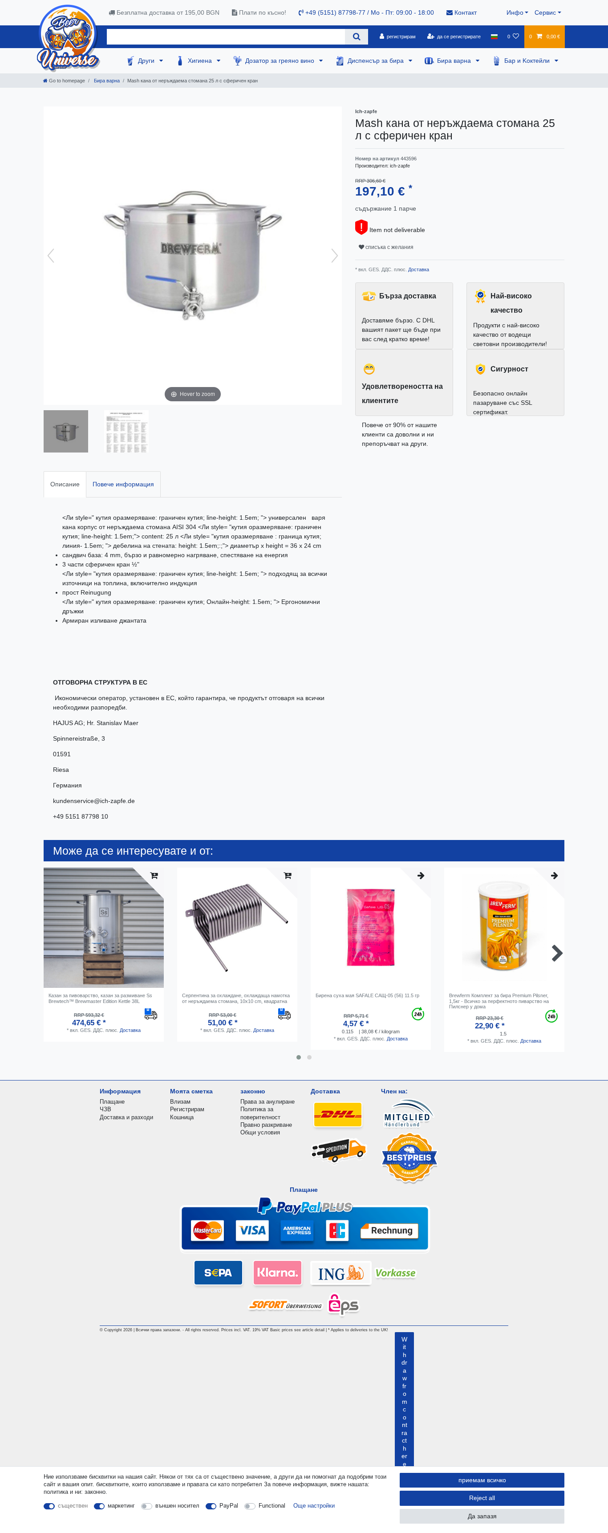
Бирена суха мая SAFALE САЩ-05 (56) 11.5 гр (367, 995)
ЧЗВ (105, 1109)
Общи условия (260, 1132)
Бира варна (455, 60)
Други (147, 60)
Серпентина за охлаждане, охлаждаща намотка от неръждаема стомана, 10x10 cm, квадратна (236, 998)
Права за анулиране (267, 1101)
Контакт (465, 12)
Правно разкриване (266, 1124)
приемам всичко (482, 1480)
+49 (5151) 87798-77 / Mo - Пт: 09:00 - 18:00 (369, 12)
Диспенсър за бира (376, 60)
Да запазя (482, 1516)
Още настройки (314, 1505)
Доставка (418, 269)
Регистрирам (187, 1109)
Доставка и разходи (126, 1117)
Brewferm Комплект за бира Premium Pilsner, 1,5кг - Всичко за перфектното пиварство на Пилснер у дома (499, 1001)
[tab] (65, 484)
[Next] (335, 255)
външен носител (177, 1505)
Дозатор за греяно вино (280, 60)
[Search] (356, 37)
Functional (272, 1505)
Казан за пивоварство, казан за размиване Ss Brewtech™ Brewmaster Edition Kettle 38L (100, 998)
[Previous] (51, 255)
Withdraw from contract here (404, 1402)
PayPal (228, 1505)
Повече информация (123, 484)
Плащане (112, 1101)
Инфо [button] (515, 12)
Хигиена (201, 60)
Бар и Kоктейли (527, 60)
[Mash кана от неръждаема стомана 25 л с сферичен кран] (66, 432)
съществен (73, 1505)
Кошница (182, 1117)
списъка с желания (388, 247)
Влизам (180, 1101)
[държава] (494, 36)
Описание (65, 484)
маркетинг (121, 1505)
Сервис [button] (545, 12)
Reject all (482, 1497)
